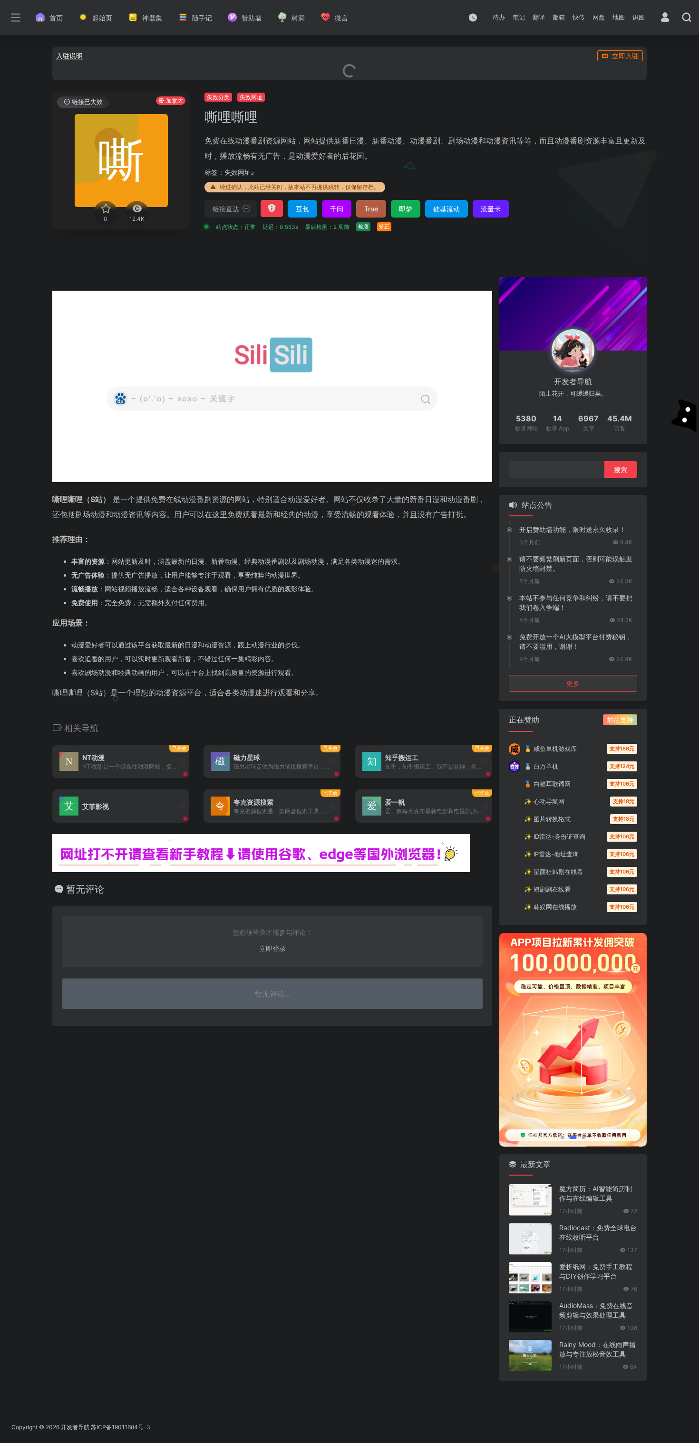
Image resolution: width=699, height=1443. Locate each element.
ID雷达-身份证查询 (554, 836)
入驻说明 (69, 56)
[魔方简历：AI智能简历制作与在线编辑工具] (530, 1199)
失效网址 (237, 172)
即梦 (405, 209)
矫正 (384, 226)
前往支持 (620, 720)
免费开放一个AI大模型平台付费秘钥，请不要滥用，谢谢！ (575, 641)
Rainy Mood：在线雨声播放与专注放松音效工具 (597, 1349)
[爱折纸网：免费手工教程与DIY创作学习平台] (530, 1277)
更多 (573, 683)
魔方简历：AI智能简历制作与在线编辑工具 (595, 1193)
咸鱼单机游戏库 (550, 748)
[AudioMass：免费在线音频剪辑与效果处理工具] (530, 1316)
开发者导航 (75, 1427)
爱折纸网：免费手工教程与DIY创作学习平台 (595, 1271)
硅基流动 (446, 209)
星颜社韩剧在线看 (553, 871)
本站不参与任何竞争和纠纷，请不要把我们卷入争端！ (575, 602)
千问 (336, 209)
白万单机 (541, 766)
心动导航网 (544, 801)
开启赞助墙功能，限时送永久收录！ (572, 529)
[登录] (665, 18)
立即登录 (272, 948)
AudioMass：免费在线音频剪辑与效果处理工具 (596, 1310)
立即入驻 (625, 56)
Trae (371, 209)
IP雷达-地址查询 (551, 854)
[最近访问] (472, 17)
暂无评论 (85, 889)
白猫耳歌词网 (547, 784)
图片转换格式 (547, 819)
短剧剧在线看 (547, 889)
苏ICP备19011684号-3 (120, 1427)
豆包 (302, 209)
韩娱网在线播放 (550, 907)
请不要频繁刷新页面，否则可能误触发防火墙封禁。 (575, 563)
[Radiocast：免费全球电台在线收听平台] (530, 1238)
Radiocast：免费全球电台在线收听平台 (598, 1232)
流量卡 (491, 209)
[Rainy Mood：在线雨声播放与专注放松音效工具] (530, 1355)
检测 (363, 226)
